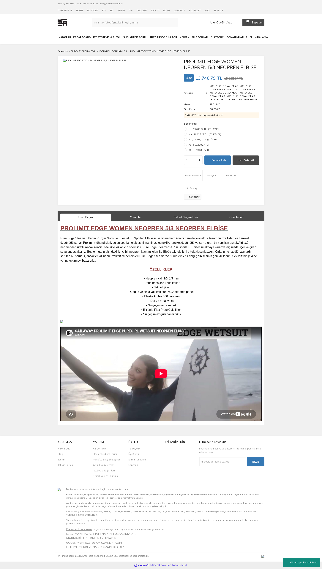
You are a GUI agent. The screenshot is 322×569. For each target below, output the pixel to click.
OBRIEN (121, 10)
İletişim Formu (65, 465)
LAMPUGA (179, 10)
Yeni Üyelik (134, 448)
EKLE (255, 462)
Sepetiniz (133, 465)
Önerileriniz (236, 217)
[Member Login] (206, 22)
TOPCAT (155, 10)
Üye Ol (215, 22)
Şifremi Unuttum (137, 459)
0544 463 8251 (90, 3)
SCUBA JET (195, 10)
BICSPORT (92, 10)
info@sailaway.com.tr (111, 3)
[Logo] (62, 22)
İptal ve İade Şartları (104, 470)
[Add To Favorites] (193, 175)
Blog (60, 454)
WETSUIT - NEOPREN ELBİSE (242, 99)
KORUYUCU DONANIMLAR (224, 86)
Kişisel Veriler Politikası (105, 476)
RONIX (166, 10)
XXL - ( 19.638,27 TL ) (200, 150)
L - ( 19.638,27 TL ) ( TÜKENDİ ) (204, 129)
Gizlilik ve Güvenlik (103, 465)
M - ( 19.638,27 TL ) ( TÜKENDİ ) (205, 134)
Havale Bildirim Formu (105, 454)
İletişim (61, 459)
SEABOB (218, 10)
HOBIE (79, 10)
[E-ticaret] (160, 565)
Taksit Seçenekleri (186, 217)
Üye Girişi (133, 454)
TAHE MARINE (65, 10)
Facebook (176, 450)
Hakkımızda (64, 448)
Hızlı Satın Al (245, 160)
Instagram (176, 458)
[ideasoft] (141, 565)
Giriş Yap (226, 22)
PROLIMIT (142, 10)
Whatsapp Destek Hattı (304, 562)
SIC (111, 10)
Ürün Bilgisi (85, 217)
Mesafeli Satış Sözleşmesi (107, 459)
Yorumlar (135, 217)
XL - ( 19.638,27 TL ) (199, 144)
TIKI (131, 10)
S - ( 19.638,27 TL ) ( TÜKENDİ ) (204, 139)
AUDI (207, 10)
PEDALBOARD (217, 99)
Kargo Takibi (99, 448)
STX (104, 10)
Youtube (176, 466)
